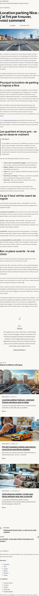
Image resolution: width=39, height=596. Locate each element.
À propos (26, 3)
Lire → (4, 411)
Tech (4, 3)
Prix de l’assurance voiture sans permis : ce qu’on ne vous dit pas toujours (19, 448)
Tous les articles (8, 583)
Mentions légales (8, 591)
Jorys (1, 7)
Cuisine (21, 3)
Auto (1, 3)
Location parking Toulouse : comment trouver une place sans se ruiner (18, 401)
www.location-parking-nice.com (12, 120)
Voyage (8, 3)
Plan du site (7, 589)
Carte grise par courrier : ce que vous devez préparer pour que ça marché (17, 495)
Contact (6, 587)
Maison (12, 3)
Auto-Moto (7, 7)
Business (16, 3)
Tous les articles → (19, 350)
